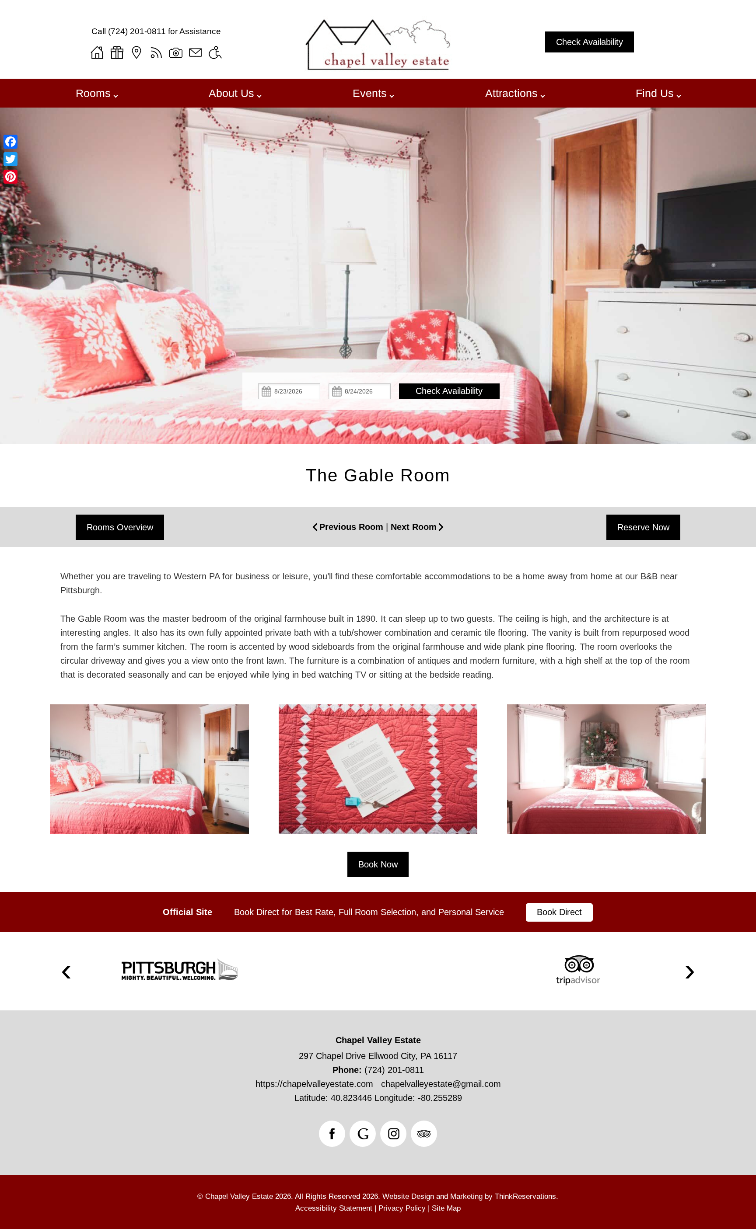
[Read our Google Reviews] (363, 1134)
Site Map (446, 1208)
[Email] (195, 52)
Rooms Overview (120, 527)
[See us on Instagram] (393, 1134)
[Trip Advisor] (578, 970)
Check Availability (589, 42)
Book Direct (559, 912)
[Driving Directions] (136, 52)
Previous (66, 971)
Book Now (378, 864)
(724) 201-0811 (137, 31)
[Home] (97, 52)
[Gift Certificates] (116, 52)
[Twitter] (10, 159)
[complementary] (378, 778)
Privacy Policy (402, 1208)
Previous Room (351, 527)
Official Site (187, 912)
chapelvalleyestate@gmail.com (441, 1084)
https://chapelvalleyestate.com (314, 1084)
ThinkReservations (525, 1196)
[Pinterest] (10, 176)
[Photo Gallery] (175, 52)
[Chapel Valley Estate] (378, 69)
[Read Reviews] (424, 1134)
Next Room (414, 527)
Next (690, 971)
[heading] (378, 475)
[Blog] (156, 52)
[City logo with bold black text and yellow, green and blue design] (179, 970)
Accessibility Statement (333, 1208)
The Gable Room (378, 475)
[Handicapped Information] (215, 52)
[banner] (378, 912)
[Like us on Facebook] (332, 1134)
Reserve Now (643, 527)
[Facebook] (10, 141)
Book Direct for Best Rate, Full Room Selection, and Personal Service (369, 912)
